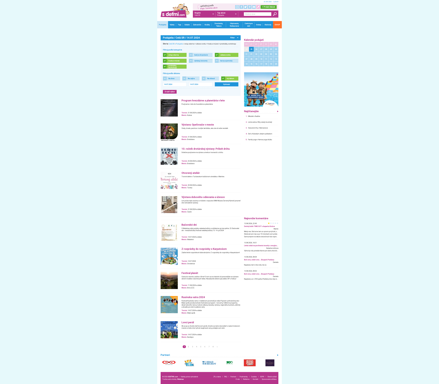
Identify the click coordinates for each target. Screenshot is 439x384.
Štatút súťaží (272, 377)
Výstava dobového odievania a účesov (203, 197)
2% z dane (217, 377)
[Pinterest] (250, 7)
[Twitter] (245, 7)
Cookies (254, 377)
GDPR (262, 377)
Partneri (233, 377)
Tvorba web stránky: (173, 379)
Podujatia (179, 44)
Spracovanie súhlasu (269, 379)
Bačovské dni (189, 225)
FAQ (225, 377)
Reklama (246, 379)
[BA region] (261, 89)
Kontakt (255, 379)
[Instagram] (237, 7)
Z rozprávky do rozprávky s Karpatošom (204, 249)
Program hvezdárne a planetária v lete (203, 100)
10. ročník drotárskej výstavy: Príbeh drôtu (206, 149)
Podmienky (244, 377)
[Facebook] (241, 7)
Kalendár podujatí (254, 40)
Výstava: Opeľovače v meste (198, 124)
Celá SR (171, 44)
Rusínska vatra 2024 (193, 297)
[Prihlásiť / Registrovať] (258, 7)
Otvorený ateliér (191, 173)
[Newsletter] (254, 7)
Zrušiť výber (170, 92)
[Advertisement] (261, 179)
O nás (238, 379)
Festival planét (190, 273)
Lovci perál (188, 322)
